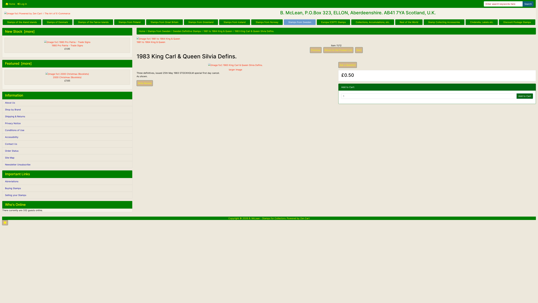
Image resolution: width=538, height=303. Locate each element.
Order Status (11, 150)
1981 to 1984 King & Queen (217, 31)
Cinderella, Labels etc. (481, 22)
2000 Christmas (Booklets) (67, 77)
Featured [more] (18, 63)
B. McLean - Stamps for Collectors (267, 218)
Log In (23, 4)
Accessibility (11, 137)
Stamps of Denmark (57, 22)
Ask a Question (348, 65)
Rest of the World (409, 22)
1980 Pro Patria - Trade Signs (67, 45)
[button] (5, 222)
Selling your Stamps (15, 195)
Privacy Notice (13, 123)
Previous (315, 50)
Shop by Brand (13, 109)
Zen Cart (305, 218)
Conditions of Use (14, 130)
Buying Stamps (13, 188)
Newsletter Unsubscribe (17, 164)
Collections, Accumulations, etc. (373, 22)
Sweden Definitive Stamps (187, 31)
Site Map (9, 157)
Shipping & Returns (15, 116)
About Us (10, 102)
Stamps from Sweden (299, 22)
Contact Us (11, 144)
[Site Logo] (91, 13)
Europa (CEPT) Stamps (333, 22)
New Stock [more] (20, 31)
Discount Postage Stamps (517, 22)
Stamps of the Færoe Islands (93, 22)
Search (528, 4)
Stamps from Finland (130, 22)
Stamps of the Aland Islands (22, 22)
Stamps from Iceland (235, 22)
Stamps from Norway (267, 22)
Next (358, 50)
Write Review (145, 83)
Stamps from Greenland (201, 22)
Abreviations (11, 181)
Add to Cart (524, 96)
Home (11, 4)
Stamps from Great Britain (164, 22)
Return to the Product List (338, 50)
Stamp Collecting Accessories (444, 22)
